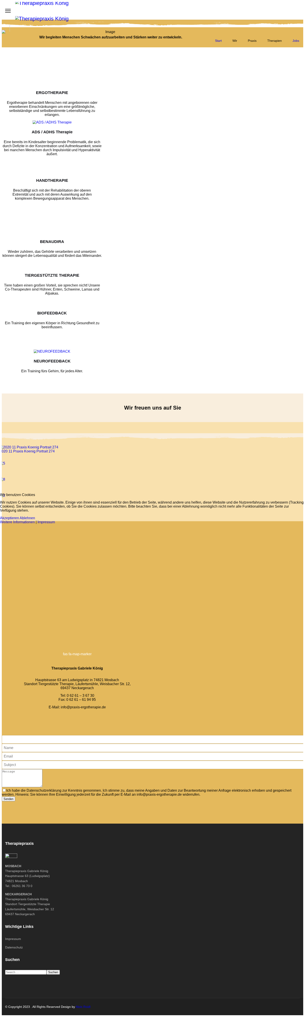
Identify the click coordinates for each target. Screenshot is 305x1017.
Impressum (46, 522)
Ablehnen (27, 518)
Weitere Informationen (17, 522)
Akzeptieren (9, 518)
